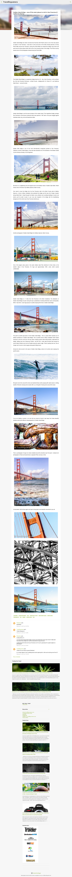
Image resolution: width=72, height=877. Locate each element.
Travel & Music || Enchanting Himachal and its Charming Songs (33, 773)
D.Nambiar (19, 636)
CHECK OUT (24, 704)
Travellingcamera (10, 2)
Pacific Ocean (50, 615)
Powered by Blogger (37, 873)
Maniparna (19, 622)
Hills (28, 615)
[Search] (70, 2)
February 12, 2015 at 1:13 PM (22, 632)
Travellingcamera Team (27, 713)
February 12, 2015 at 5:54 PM (22, 645)
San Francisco (16, 617)
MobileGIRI (24, 715)
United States (29, 617)
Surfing (24, 617)
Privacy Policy (25, 717)
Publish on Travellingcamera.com (29, 716)
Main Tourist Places (42, 615)
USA (33, 617)
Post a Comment (16, 656)
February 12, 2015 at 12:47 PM (23, 626)
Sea (20, 617)
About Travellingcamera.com (28, 712)
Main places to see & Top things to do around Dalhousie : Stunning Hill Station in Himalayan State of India (31, 691)
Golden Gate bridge (22, 615)
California (15, 615)
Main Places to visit (34, 615)
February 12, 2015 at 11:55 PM (23, 654)
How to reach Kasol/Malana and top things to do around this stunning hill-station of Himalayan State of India (32, 672)
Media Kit (24, 714)
